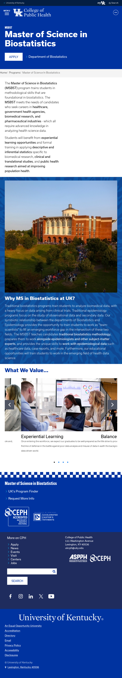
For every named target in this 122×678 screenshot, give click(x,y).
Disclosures (11, 655)
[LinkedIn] (31, 596)
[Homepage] (32, 12)
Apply (13, 57)
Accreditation (12, 630)
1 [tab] (54, 462)
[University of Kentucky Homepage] (61, 618)
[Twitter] (41, 596)
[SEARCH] (54, 571)
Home (3, 72)
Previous (9, 404)
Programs (14, 72)
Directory (10, 635)
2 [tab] (58, 462)
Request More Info (21, 498)
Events (15, 552)
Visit (14, 555)
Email (8, 640)
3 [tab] (63, 462)
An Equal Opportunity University (23, 626)
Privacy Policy (13, 645)
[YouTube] (51, 596)
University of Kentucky (15, 3)
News (14, 548)
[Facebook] (10, 596)
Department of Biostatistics (48, 56)
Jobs (14, 563)
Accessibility (12, 650)
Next (112, 404)
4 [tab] (67, 462)
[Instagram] (20, 596)
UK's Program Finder (23, 491)
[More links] (115, 12)
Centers (16, 559)
